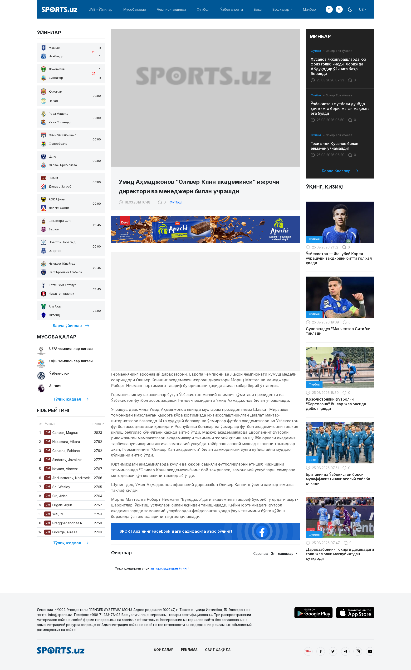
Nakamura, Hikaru (63, 442)
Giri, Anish (57, 496)
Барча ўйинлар (67, 325)
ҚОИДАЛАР (163, 650)
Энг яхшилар (282, 553)
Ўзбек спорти (231, 9)
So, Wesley (58, 487)
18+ (308, 651)
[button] (339, 9)
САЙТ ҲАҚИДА (217, 650)
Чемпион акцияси (171, 9)
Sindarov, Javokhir (64, 460)
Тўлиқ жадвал (67, 399)
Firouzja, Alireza (61, 532)
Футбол (203, 9)
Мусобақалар (134, 9)
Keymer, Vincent (62, 469)
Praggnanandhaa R (64, 523)
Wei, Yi (54, 514)
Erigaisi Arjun (59, 505)
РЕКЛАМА (189, 650)
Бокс (258, 9)
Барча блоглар (336, 171)
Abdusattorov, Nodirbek (68, 478)
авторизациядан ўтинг (169, 568)
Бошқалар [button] (281, 9)
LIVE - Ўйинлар (101, 9)
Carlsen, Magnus (62, 433)
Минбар (309, 9)
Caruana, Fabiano (63, 451)
